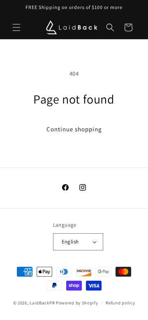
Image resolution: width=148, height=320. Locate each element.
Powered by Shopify (77, 302)
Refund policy (120, 303)
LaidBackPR (42, 302)
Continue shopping (74, 129)
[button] (16, 27)
